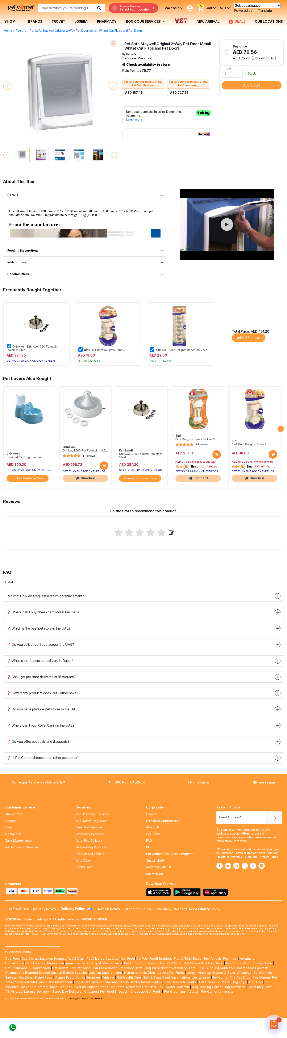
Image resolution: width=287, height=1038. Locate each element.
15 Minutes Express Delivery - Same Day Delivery (43, 991)
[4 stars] (150, 533)
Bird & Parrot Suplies (146, 982)
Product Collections (90, 854)
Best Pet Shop (170, 963)
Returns (10, 821)
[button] (227, 224)
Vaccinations (180, 977)
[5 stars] (161, 533)
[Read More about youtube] (228, 866)
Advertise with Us (158, 867)
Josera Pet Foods (171, 973)
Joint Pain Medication (55, 982)
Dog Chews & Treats (180, 982)
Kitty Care (83, 860)
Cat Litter (112, 959)
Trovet (58, 21)
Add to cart (251, 85)
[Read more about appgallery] (216, 892)
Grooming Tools (117, 982)
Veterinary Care (260, 987)
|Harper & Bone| (224, 973)
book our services (144, 21)
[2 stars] (129, 533)
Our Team (153, 834)
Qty (228, 69)
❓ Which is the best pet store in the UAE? (38, 628)
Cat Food (128, 959)
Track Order (13, 814)
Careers (152, 814)
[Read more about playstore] (188, 892)
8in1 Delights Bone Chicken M (195, 439)
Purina (80, 977)
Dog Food (12, 959)
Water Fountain (178, 987)
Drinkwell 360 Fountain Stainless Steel (32, 348)
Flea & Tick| (183, 959)
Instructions (16, 262)
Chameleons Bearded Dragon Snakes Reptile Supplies (46, 973)
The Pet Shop (80, 968)
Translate (265, 10)
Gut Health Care (129, 977)
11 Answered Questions (136, 58)
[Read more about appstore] (159, 892)
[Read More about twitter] (245, 866)
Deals (197, 959)
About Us (152, 827)
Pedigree (93, 977)
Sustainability (155, 860)
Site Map (163, 909)
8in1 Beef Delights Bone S (104, 350)
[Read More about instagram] (236, 866)
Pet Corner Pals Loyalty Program (169, 854)
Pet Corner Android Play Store (248, 963)
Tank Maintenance (18, 840)
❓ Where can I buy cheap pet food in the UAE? (43, 612)
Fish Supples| (208, 968)
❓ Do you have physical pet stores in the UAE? (43, 709)
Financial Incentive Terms (234, 856)
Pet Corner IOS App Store (203, 963)
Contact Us (13, 834)
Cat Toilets (60, 968)
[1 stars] (118, 533)
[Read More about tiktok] (261, 866)
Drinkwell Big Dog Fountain (24, 457)
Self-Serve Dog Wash (91, 821)
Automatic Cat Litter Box (144, 987)
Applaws (204, 973)
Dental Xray (201, 977)
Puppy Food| (64, 977)
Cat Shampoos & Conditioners (28, 968)
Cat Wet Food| (147, 959)
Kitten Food (43, 977)
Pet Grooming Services (22, 847)
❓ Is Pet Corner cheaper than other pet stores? (43, 758)
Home (8, 30)
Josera (81, 21)
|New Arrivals (211, 959)
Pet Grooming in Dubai (181, 991)
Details (12, 195)
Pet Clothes (95, 959)
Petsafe (21, 30)
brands (35, 21)
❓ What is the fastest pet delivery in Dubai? (40, 661)
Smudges (165, 959)
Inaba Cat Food (60, 987)
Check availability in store (147, 64)
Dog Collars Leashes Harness (44, 959)
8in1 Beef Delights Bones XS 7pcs (181, 350)
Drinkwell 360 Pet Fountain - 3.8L (85, 450)
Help (8, 827)
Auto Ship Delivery (89, 840)
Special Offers (18, 274)
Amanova (244, 973)
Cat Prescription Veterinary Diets (118, 968)
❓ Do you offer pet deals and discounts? (38, 741)
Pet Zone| (26, 977)
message (267, 782)
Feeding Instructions (23, 250)
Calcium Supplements (105, 973)
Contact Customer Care (27, 478)
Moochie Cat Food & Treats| (26, 987)
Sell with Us (154, 874)
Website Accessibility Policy (197, 909)
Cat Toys (256, 982)
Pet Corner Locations (140, 963)
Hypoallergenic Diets (140, 973)
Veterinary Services (90, 834)
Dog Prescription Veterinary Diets (171, 968)
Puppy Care (84, 867)
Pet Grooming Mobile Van (44, 963)
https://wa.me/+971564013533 (86, 998)
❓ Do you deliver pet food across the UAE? (40, 644)
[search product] (99, 8)
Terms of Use (243, 852)
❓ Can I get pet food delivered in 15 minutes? (41, 677)
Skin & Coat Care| (156, 977)
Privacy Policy (268, 856)
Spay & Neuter (26, 982)
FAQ (149, 840)
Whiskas (108, 977)
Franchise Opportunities (163, 821)
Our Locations (269, 21)
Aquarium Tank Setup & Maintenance (94, 963)
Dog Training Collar (206, 987)
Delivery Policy (73, 909)
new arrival (208, 21)
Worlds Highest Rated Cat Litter (99, 987)
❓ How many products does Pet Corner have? (42, 693)
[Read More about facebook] (219, 866)
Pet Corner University (217, 991)
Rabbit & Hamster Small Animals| (245, 968)
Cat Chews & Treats (214, 982)
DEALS (240, 21)
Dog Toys (239, 982)
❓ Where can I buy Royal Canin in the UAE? (40, 725)
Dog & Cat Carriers (88, 982)
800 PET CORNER (129, 782)
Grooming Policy (137, 909)
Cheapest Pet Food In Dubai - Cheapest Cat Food (123, 991)
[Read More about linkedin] (253, 866)
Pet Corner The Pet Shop (231, 977)
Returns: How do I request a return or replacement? (45, 596)
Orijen (192, 973)
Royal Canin (76, 959)
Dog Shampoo (234, 987)
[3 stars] (139, 533)
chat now (201, 782)
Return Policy (109, 909)
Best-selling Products (91, 847)
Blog (149, 847)
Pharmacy (107, 21)
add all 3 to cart (248, 338)
